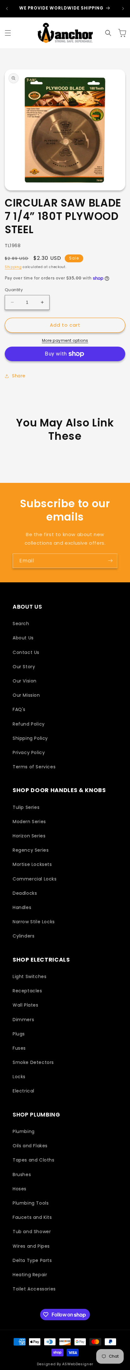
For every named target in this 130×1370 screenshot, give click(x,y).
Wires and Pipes (31, 1246)
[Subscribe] (110, 561)
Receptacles (27, 991)
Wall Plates (25, 1005)
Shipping (13, 267)
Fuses (19, 1048)
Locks (19, 1076)
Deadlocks (25, 893)
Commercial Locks (35, 879)
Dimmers (23, 1019)
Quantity (14, 290)
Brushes (22, 1174)
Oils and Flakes (30, 1146)
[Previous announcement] (7, 9)
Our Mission (26, 695)
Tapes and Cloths (34, 1160)
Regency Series (31, 850)
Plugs (19, 1034)
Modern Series (29, 821)
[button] (8, 33)
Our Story (24, 666)
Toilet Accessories (34, 1289)
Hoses (20, 1189)
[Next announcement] (123, 9)
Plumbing (24, 1131)
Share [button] (19, 376)
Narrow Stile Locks (34, 922)
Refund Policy (29, 724)
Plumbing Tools (31, 1203)
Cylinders (23, 936)
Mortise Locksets (32, 864)
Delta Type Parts (32, 1260)
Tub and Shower (32, 1231)
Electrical (23, 1091)
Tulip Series (26, 807)
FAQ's (19, 709)
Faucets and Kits (32, 1217)
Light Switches (29, 976)
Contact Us (26, 652)
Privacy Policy (29, 752)
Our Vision (25, 681)
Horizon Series (29, 836)
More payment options (65, 340)
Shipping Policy (30, 738)
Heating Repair (30, 1274)
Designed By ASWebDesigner (65, 1364)
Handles (22, 907)
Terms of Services (34, 767)
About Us (23, 638)
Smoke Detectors (33, 1062)
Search (21, 623)
